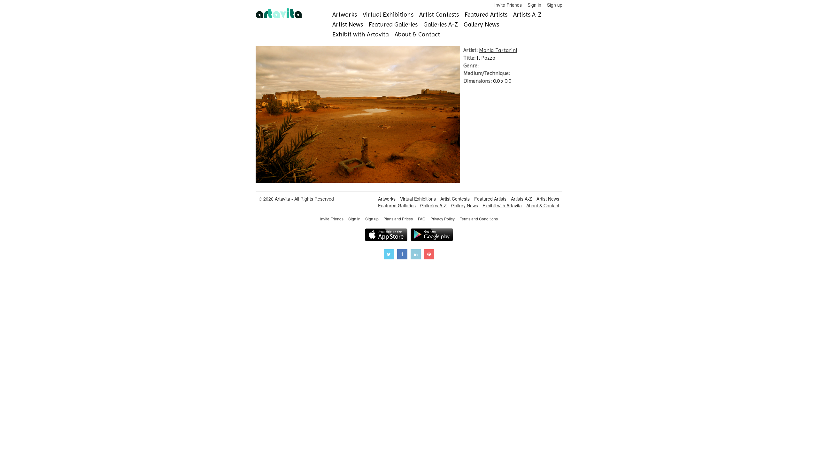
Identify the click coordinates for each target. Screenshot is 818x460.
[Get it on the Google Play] (432, 235)
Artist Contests (439, 14)
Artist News (347, 24)
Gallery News (481, 24)
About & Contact (417, 34)
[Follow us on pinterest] (429, 255)
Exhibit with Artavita (360, 34)
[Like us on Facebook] (402, 255)
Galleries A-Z (440, 24)
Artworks (344, 14)
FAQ (421, 218)
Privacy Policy (442, 218)
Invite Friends (508, 5)
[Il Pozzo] (358, 181)
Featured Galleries (393, 24)
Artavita (282, 198)
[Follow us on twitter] (389, 255)
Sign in (534, 5)
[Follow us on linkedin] (416, 255)
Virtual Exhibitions (388, 14)
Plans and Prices (398, 218)
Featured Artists (486, 14)
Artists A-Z (527, 14)
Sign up (554, 5)
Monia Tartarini (498, 50)
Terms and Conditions (479, 218)
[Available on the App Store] (386, 235)
